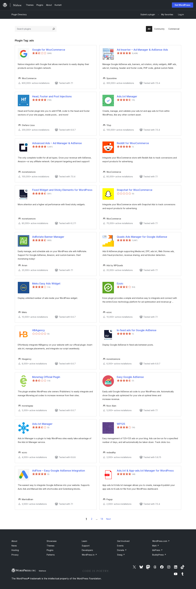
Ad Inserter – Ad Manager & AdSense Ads (142, 49)
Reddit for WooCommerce (133, 143)
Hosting (15, 550)
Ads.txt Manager (127, 96)
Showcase (52, 541)
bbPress (157, 550)
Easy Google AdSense (130, 376)
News (14, 545)
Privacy (15, 554)
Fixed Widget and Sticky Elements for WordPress (62, 189)
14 (102, 518)
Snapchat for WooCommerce (134, 189)
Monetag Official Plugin (46, 376)
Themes (50, 545)
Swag (121, 554)
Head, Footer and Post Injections (52, 96)
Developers (87, 550)
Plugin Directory (19, 14)
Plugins (50, 550)
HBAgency (38, 330)
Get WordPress (182, 5)
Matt (155, 545)
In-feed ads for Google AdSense (136, 330)
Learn (84, 541)
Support (86, 545)
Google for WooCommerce (48, 49)
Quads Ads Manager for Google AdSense (142, 236)
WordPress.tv (89, 554)
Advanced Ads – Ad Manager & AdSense (57, 143)
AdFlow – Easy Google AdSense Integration (58, 470)
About (14, 541)
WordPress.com (161, 541)
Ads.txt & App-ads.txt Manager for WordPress (145, 470)
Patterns (51, 554)
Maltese (42, 571)
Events (120, 545)
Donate (122, 550)
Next (108, 519)
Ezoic (120, 283)
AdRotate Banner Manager (48, 236)
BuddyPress (159, 554)
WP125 (121, 423)
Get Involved (123, 541)
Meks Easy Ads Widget (46, 283)
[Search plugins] (54, 29)
